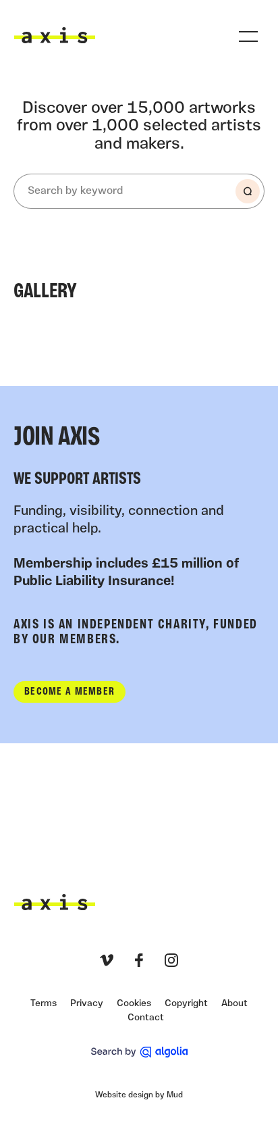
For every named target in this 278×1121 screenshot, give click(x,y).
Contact (146, 1018)
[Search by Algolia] (139, 1052)
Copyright (186, 1004)
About (234, 1004)
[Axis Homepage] (54, 35)
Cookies (134, 1004)
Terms (43, 1004)
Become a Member (69, 692)
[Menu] (248, 36)
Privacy (86, 1004)
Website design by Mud (139, 1095)
